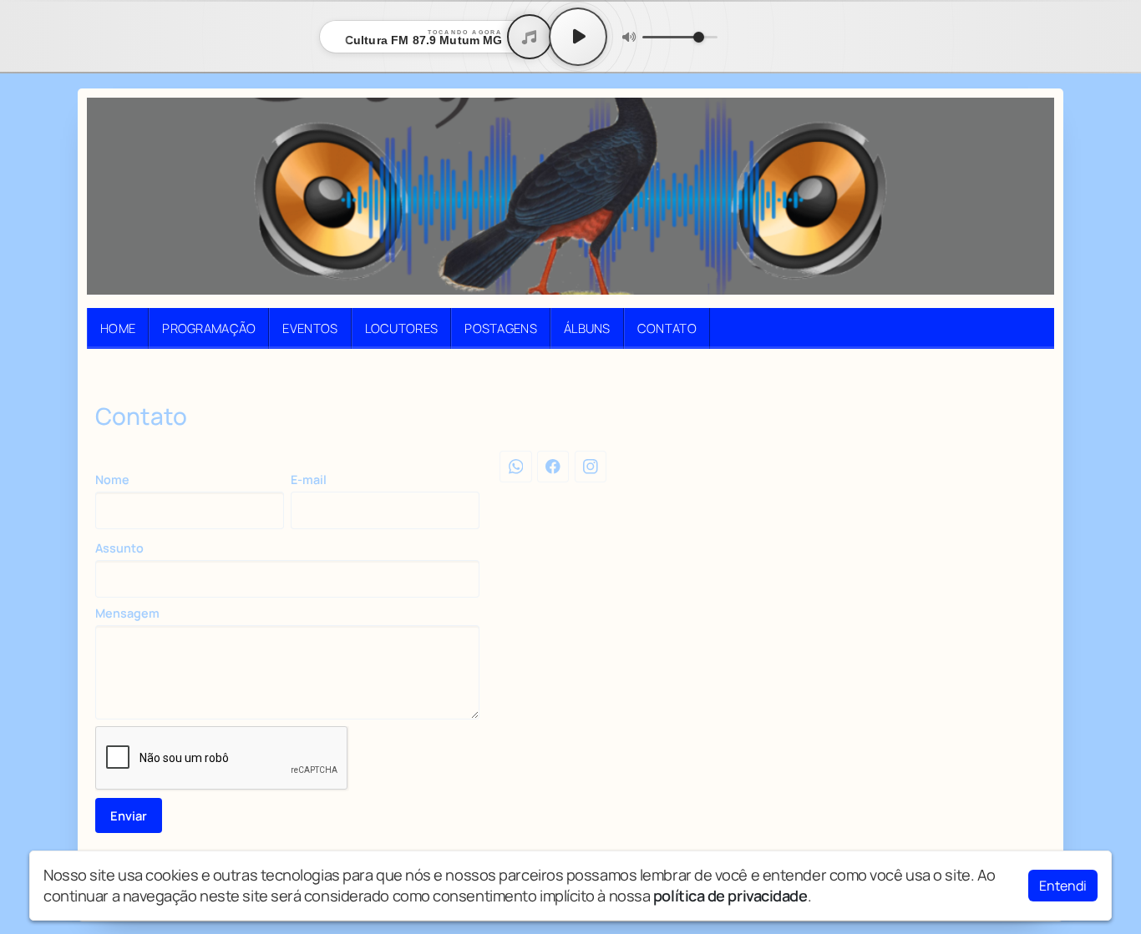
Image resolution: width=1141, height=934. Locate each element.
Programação (209, 328)
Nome (112, 479)
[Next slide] (1031, 375)
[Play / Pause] (578, 37)
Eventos (309, 328)
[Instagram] (590, 466)
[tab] (559, 374)
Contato (667, 328)
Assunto (119, 548)
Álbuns (587, 328)
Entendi (1063, 885)
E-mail (309, 479)
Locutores (402, 328)
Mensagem (127, 613)
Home (117, 328)
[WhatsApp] (515, 466)
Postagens (500, 328)
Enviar (128, 815)
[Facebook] (553, 466)
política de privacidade (730, 896)
